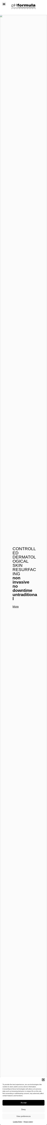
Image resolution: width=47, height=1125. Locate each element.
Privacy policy (28, 1122)
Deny (23, 1109)
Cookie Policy (17, 1122)
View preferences (23, 1116)
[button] (43, 1079)
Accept (23, 1103)
